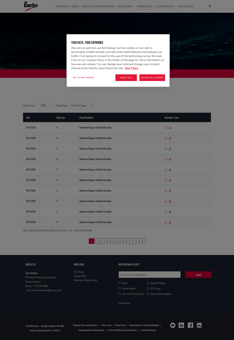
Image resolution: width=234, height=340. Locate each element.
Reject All (126, 77)
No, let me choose (83, 77)
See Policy (131, 68)
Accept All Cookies (152, 77)
